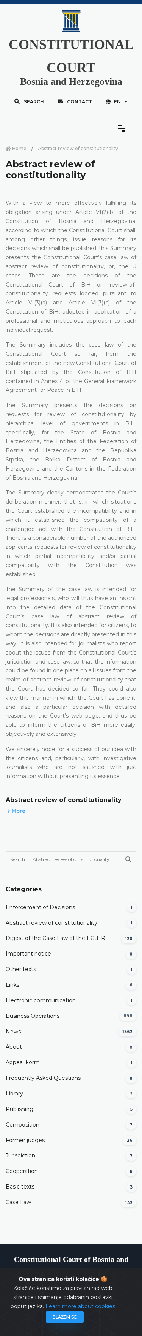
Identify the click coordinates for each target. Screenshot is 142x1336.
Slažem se (65, 1317)
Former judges (25, 1140)
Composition (22, 1124)
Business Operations (32, 1016)
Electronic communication (41, 1000)
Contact (79, 102)
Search (33, 102)
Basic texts (20, 1186)
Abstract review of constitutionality (64, 800)
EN (117, 102)
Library (14, 1093)
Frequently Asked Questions (43, 1078)
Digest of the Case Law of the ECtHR (55, 938)
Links (12, 984)
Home (19, 148)
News (13, 1031)
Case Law (18, 1202)
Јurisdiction (20, 1155)
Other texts (21, 969)
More (17, 811)
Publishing (19, 1109)
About (14, 1046)
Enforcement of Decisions (40, 907)
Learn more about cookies (80, 1306)
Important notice (28, 953)
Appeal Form (23, 1062)
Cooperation (22, 1171)
